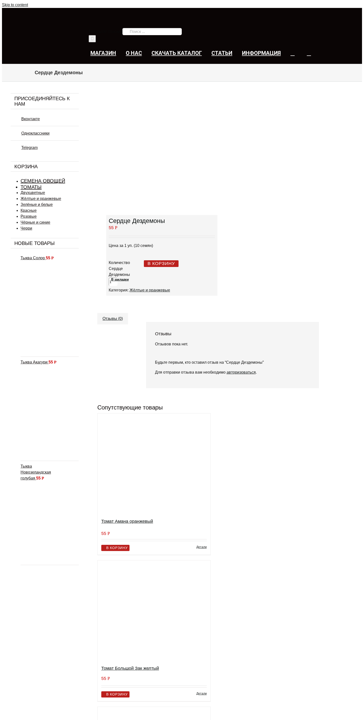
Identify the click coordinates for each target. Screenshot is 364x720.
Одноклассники (35, 133)
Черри (26, 228)
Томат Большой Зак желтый (130, 668)
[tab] (112, 316)
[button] (309, 53)
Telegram (29, 147)
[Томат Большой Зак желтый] (154, 610)
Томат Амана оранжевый (127, 521)
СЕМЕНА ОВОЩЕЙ (43, 181)
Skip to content (15, 5)
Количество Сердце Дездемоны (119, 269)
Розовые (29, 216)
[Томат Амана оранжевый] (154, 463)
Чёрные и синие (35, 222)
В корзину (161, 263)
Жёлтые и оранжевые (150, 290)
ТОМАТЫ (31, 187)
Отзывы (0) (113, 318)
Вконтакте (30, 119)
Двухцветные (33, 193)
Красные (29, 210)
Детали (201, 547)
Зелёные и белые (37, 204)
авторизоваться (241, 372)
